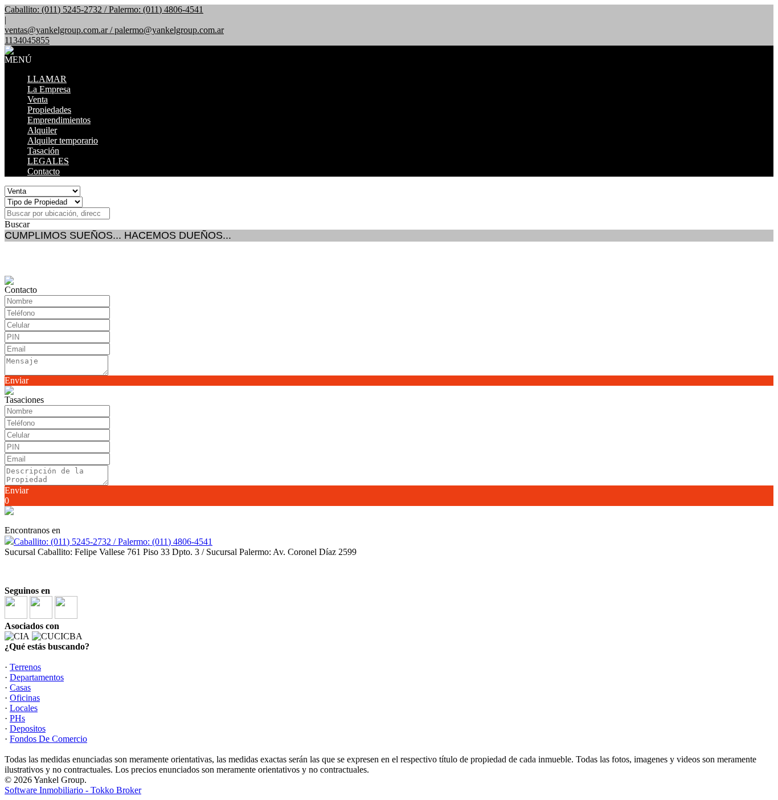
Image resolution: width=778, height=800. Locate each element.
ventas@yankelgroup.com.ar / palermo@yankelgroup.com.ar (114, 30)
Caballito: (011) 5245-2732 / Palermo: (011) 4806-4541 (113, 541)
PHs (17, 718)
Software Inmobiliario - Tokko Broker (73, 790)
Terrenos (25, 667)
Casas (20, 687)
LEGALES (48, 161)
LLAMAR (47, 79)
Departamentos (37, 677)
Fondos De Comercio (48, 739)
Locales (24, 708)
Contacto (43, 171)
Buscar (17, 224)
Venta (37, 99)
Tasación (43, 151)
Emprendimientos (59, 120)
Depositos (28, 728)
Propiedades (49, 110)
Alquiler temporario (62, 140)
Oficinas (25, 698)
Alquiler (42, 130)
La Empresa (49, 89)
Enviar (16, 380)
